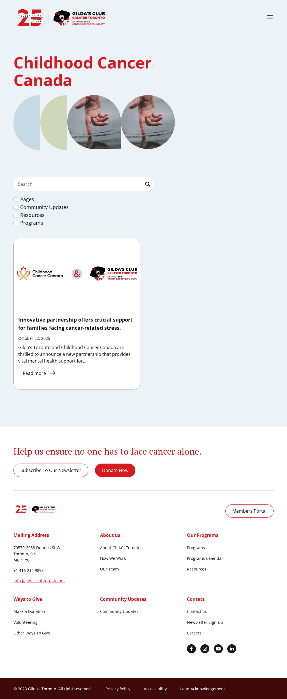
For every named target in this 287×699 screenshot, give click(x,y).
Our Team (109, 569)
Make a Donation (29, 611)
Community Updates (119, 611)
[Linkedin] (231, 648)
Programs (196, 547)
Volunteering (25, 622)
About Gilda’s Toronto (120, 547)
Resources (196, 569)
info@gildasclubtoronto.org (39, 580)
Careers (194, 633)
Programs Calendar (205, 558)
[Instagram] (204, 648)
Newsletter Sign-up (205, 622)
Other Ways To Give (31, 633)
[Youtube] (218, 648)
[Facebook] (191, 648)
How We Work (113, 558)
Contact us (197, 611)
